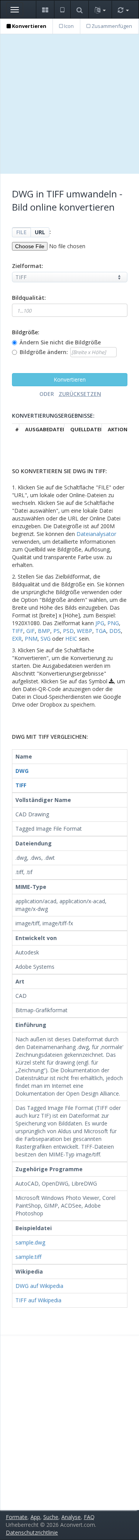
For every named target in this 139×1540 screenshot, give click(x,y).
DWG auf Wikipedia (39, 1285)
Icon (68, 25)
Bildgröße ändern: (44, 352)
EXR (17, 638)
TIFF (17, 630)
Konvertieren (28, 25)
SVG (46, 638)
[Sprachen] (100, 9)
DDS (115, 630)
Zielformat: (27, 266)
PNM (31, 638)
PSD (68, 630)
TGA (100, 630)
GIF (30, 630)
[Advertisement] (69, 104)
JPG (99, 623)
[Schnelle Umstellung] (123, 9)
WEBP (84, 630)
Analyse (71, 1517)
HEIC (71, 638)
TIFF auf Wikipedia (38, 1300)
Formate (16, 1517)
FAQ (89, 1517)
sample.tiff (28, 1256)
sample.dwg (30, 1242)
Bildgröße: (25, 332)
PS (56, 630)
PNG (113, 623)
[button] (45, 9)
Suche (50, 1517)
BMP (44, 630)
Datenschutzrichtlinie (32, 1532)
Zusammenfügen (111, 25)
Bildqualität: (29, 297)
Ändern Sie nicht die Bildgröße (60, 342)
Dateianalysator (96, 534)
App (35, 1517)
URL (40, 232)
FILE (21, 232)
